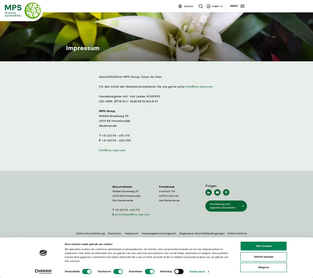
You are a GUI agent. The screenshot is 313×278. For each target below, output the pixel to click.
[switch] (118, 271)
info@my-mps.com (199, 86)
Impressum (131, 233)
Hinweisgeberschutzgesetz (159, 233)
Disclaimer (114, 233)
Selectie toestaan (263, 256)
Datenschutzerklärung (90, 233)
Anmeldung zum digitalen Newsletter (223, 206)
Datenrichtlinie (237, 233)
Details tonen (197, 271)
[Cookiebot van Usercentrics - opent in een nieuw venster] (43, 271)
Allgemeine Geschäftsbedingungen (202, 233)
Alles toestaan (264, 246)
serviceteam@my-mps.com (132, 214)
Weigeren (263, 267)
